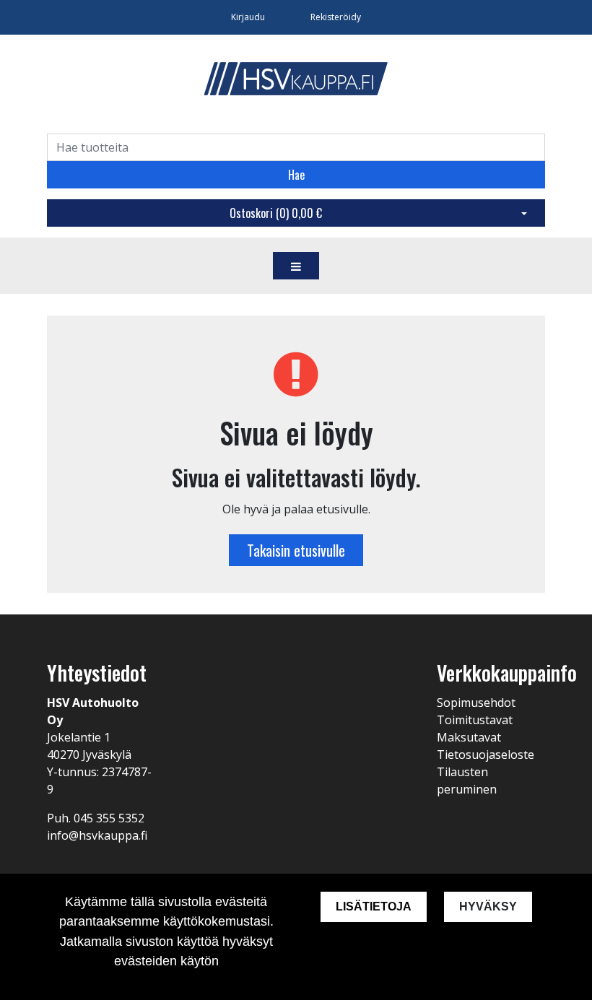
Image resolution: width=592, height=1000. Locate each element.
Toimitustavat (475, 720)
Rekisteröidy (335, 17)
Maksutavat (469, 737)
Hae (296, 174)
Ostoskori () (276, 213)
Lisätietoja (374, 906)
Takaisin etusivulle (296, 550)
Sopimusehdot (476, 702)
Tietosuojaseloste (485, 754)
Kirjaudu (249, 17)
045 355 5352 (109, 818)
